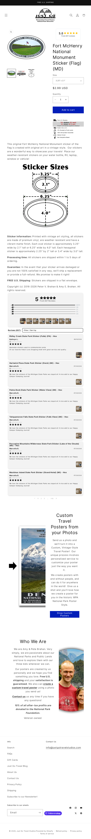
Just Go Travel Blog (17, 766)
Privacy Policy (14, 784)
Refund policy (61, 831)
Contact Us (13, 778)
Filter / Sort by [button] (30, 330)
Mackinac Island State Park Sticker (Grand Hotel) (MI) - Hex (38, 472)
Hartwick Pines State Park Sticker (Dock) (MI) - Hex (34, 363)
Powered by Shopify (44, 831)
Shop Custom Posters (64, 614)
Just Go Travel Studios (26, 831)
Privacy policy (76, 831)
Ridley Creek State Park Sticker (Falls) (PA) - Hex (33, 336)
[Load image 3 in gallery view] (31, 73)
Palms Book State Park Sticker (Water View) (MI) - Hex (35, 390)
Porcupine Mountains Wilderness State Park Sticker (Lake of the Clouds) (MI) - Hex (44, 445)
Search (11, 747)
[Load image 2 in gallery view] (21, 73)
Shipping (11, 790)
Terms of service (47, 834)
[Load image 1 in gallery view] (11, 73)
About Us (12, 772)
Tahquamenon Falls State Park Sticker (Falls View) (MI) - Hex (38, 417)
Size (55, 75)
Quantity (57, 94)
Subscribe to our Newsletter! (22, 796)
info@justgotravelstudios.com (63, 747)
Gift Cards (12, 760)
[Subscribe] (39, 812)
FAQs (9, 753)
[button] (6, 15)
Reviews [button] (14, 330)
